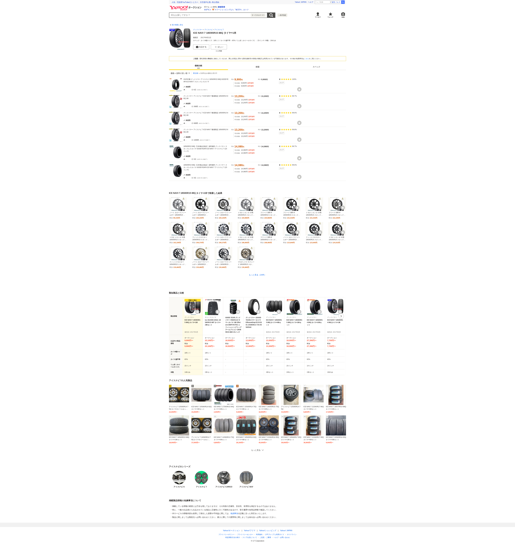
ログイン (207, 10)
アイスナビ (209, 30)
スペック (316, 67)
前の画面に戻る (177, 25)
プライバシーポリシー (226, 534)
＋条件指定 (282, 15)
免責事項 (234, 513)
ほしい (220, 47)
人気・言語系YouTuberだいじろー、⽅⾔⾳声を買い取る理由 (195, 2)
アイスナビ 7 (219, 30)
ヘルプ (310, 2)
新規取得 (221, 7)
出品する (203, 47)
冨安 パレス (336, 2)
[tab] (198, 67)
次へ (341, 316)
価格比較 (198, 67)
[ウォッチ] (299, 89)
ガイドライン (292, 534)
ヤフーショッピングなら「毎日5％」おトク (232, 10)
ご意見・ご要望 (265, 537)
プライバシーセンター (245, 534)
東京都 (195, 73)
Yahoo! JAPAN (300, 2)
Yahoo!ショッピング (267, 530)
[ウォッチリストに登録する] (197, 312)
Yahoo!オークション (231, 530)
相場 (257, 67)
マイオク (318, 17)
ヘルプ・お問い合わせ (282, 537)
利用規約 (259, 534)
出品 (343, 17)
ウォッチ (330, 17)
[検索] (343, 2)
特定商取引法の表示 (232, 537)
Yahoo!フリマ (249, 530)
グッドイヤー (198, 30)
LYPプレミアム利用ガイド (274, 534)
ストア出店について (249, 537)
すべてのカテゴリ (258, 15)
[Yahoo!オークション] (186, 6)
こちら (306, 59)
